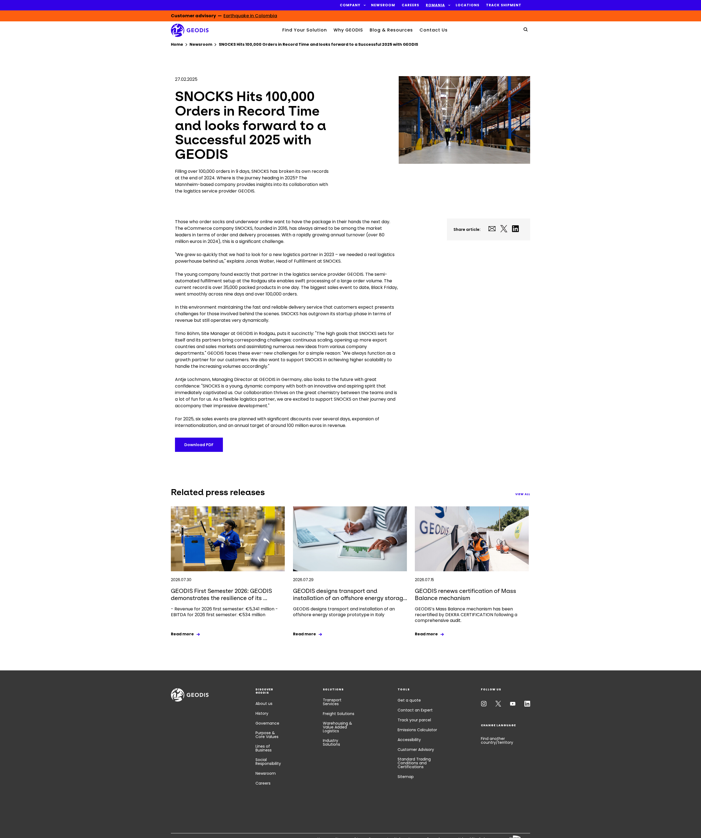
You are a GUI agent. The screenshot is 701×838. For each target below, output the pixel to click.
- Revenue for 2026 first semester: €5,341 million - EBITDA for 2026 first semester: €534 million (224, 612)
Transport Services (332, 702)
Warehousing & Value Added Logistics (337, 727)
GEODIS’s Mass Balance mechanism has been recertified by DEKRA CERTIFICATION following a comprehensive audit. (466, 615)
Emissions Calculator (417, 730)
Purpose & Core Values (266, 735)
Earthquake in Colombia (250, 16)
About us (263, 703)
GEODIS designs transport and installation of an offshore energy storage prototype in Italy (344, 612)
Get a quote (409, 700)
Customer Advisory (416, 749)
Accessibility (409, 740)
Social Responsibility (268, 761)
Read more (182, 634)
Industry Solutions (331, 742)
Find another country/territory (497, 740)
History (261, 713)
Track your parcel (414, 720)
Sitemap (406, 777)
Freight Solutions (338, 714)
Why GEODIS (348, 30)
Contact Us (434, 30)
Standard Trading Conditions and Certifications (414, 763)
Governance (267, 723)
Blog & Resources (391, 30)
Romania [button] (435, 5)
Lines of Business (263, 748)
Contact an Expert (415, 710)
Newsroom (265, 773)
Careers (263, 783)
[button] (350, 5)
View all (522, 494)
